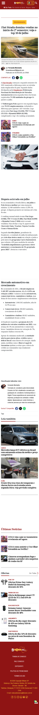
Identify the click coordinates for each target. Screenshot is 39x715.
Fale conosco (19, 661)
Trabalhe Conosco (19, 657)
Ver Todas (32, 573)
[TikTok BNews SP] (27, 697)
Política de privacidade (19, 671)
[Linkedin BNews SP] (21, 697)
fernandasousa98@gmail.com (15, 70)
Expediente (19, 666)
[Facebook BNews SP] (12, 697)
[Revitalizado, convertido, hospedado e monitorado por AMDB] (36, 702)
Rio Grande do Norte (18, 7)
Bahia (33, 7)
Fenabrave (18, 90)
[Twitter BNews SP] (15, 697)
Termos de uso (19, 676)
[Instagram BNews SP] (18, 697)
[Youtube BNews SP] (24, 697)
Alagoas (28, 7)
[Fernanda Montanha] (3, 69)
